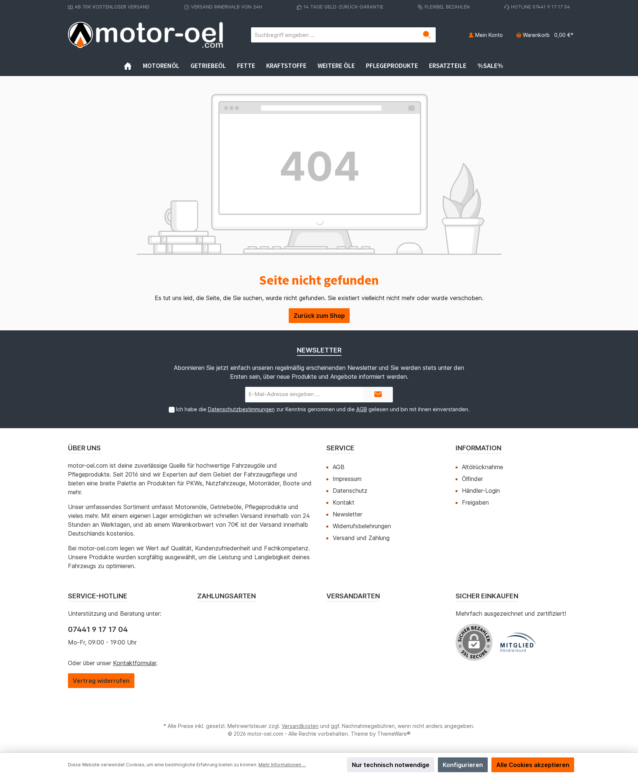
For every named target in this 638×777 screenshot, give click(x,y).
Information (478, 448)
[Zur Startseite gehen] (145, 35)
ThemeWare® (394, 733)
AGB (361, 409)
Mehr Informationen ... (282, 764)
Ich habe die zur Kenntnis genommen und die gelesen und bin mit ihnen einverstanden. (323, 409)
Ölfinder (472, 478)
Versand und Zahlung (361, 538)
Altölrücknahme (482, 467)
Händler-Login (481, 490)
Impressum (347, 478)
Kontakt (343, 502)
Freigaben (475, 502)
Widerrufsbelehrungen (362, 526)
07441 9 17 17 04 (98, 629)
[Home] (133, 65)
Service (340, 448)
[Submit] (378, 395)
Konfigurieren (463, 765)
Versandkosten (300, 726)
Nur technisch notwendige (390, 765)
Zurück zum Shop (319, 315)
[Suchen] (427, 34)
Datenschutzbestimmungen (241, 409)
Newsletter (347, 514)
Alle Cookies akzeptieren (532, 765)
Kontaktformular (134, 663)
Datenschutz (350, 490)
